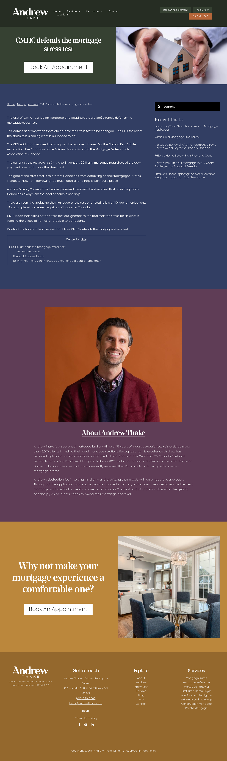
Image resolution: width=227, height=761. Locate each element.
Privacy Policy (147, 750)
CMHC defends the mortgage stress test (37, 247)
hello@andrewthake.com (85, 703)
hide (83, 239)
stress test (29, 123)
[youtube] (85, 724)
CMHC (11, 216)
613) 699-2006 (86, 698)
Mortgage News (27, 104)
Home (11, 104)
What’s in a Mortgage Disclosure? (177, 137)
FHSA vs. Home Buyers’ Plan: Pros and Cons (183, 155)
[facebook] (79, 724)
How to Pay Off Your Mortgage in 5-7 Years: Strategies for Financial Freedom (184, 164)
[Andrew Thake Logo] (30, 9)
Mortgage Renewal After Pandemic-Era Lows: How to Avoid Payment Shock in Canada (185, 146)
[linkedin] (92, 724)
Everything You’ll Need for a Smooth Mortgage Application (186, 128)
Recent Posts (28, 251)
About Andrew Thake (28, 256)
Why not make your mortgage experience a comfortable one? (57, 261)
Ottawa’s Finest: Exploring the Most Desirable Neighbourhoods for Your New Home (185, 175)
